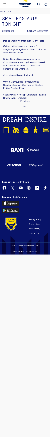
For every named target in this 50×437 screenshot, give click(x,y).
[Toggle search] (38, 4)
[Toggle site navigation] (4, 4)
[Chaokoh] (14, 165)
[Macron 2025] (33, 150)
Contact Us (34, 233)
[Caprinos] (36, 165)
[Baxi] (17, 150)
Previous (25, 101)
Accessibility (34, 228)
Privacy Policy (35, 219)
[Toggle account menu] (45, 4)
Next (25, 106)
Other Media (32, 251)
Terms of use (34, 224)
